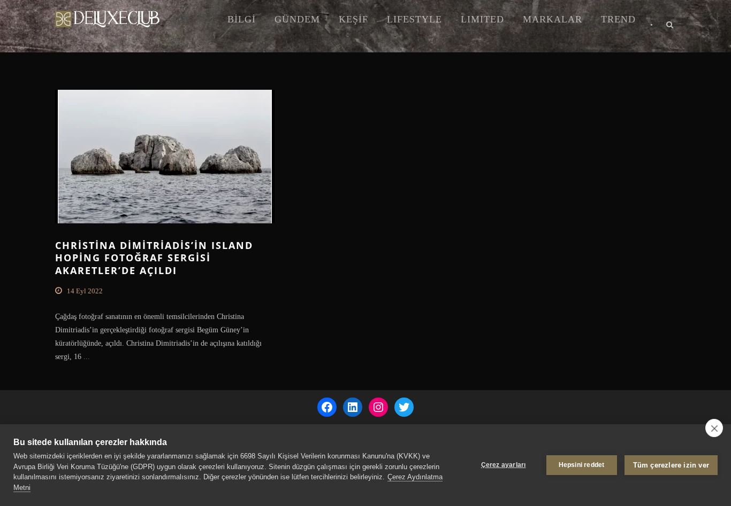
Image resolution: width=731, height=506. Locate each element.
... (85, 357)
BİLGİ (241, 19)
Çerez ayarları (503, 465)
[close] (714, 428)
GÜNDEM (297, 19)
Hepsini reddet (582, 465)
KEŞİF (353, 19)
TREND (618, 19)
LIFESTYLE (414, 19)
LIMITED (482, 19)
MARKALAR (552, 19)
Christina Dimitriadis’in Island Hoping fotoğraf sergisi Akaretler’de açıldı (154, 258)
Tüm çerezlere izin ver (671, 465)
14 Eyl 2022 (85, 291)
